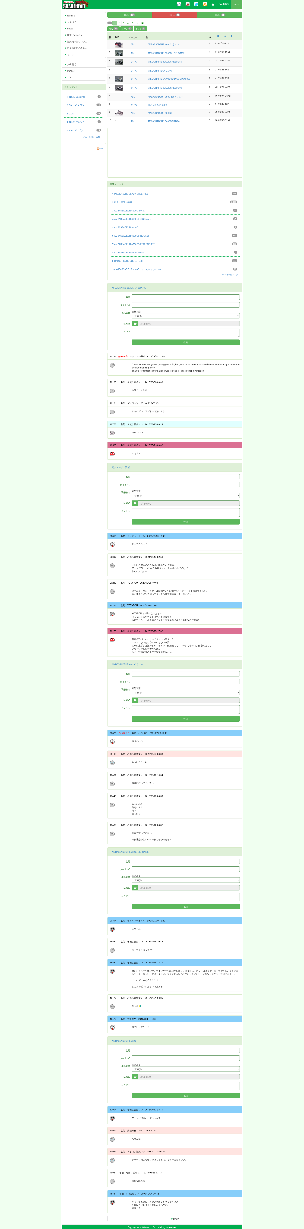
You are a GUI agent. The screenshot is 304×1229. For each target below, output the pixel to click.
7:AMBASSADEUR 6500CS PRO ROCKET (174, 244)
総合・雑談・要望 (121, 467)
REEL (236, 4)
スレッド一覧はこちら (230, 274)
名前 (128, 297)
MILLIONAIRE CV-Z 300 (160, 70)
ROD (129, 14)
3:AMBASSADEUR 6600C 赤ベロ (174, 210)
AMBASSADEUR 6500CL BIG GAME (166, 53)
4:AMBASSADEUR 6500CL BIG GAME (174, 218)
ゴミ (71, 77)
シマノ (126, 28)
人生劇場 (73, 64)
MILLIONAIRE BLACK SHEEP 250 (165, 61)
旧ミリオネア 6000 (157, 104)
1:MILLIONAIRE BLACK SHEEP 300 (174, 193)
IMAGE (126, 323)
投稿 (186, 342)
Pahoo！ (73, 70)
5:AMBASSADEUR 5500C (174, 227)
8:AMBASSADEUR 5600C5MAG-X (174, 252)
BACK (176, 1218)
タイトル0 (125, 304)
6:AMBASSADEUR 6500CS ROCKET (174, 235)
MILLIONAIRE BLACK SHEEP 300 (165, 87)
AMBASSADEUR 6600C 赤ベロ (163, 44)
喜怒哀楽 (125, 312)
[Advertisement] (175, 153)
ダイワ (140, 28)
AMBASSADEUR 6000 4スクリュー (165, 96)
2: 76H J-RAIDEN (83, 105)
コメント (125, 331)
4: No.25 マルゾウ (83, 121)
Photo (72, 28)
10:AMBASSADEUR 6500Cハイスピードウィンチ (174, 269)
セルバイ (76, 22)
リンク (72, 54)
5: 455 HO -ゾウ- (83, 130)
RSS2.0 (102, 148)
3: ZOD (83, 113)
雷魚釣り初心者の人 (79, 48)
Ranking (75, 15)
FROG (219, 14)
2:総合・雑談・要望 (174, 202)
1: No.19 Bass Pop (83, 96)
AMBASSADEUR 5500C (160, 112)
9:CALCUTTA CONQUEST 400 (174, 260)
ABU (113, 28)
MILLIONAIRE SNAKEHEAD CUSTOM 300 (169, 78)
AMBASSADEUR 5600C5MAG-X (164, 121)
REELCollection (76, 35)
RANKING (224, 4)
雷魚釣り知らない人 (79, 41)
